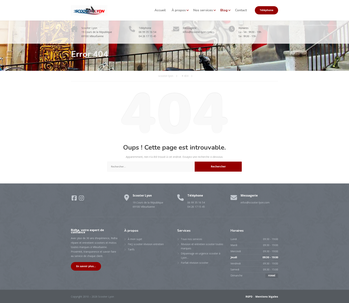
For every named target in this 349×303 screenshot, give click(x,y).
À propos (179, 10)
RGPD (249, 296)
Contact (241, 10)
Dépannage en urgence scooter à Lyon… (200, 255)
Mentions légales (266, 296)
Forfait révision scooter (194, 262)
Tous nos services (191, 239)
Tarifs (131, 249)
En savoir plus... (86, 266)
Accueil (160, 10)
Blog (224, 10)
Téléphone (266, 10)
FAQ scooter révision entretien (146, 244)
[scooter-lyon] (89, 10)
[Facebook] (74, 199)
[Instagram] (81, 199)
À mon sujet (135, 239)
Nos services (203, 10)
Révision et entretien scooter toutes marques (202, 246)
